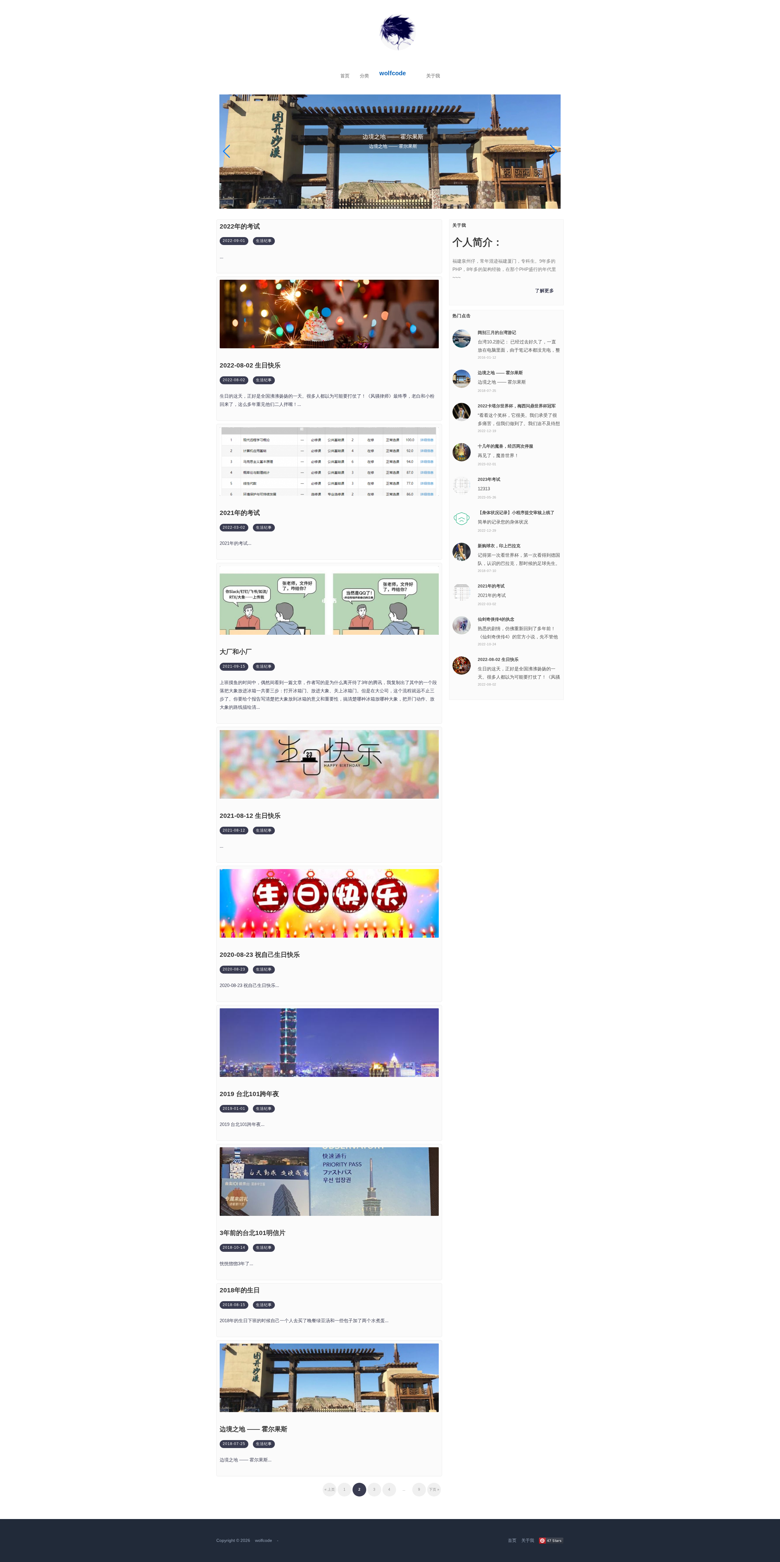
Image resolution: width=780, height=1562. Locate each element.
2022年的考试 (240, 226)
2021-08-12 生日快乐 (250, 815)
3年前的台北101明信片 (252, 1232)
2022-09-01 (234, 241)
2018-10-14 (234, 1247)
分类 (364, 75)
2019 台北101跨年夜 (249, 1093)
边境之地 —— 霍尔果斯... (245, 1459)
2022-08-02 (234, 380)
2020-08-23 (234, 969)
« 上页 (329, 1489)
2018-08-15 (234, 1305)
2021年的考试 (240, 512)
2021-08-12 (234, 830)
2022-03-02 (234, 527)
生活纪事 (264, 241)
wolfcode (392, 73)
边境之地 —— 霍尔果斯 (253, 1428)
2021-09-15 (234, 666)
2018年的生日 (240, 1290)
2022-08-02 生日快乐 (250, 365)
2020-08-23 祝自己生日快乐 (260, 954)
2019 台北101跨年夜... (242, 1124)
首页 (344, 75)
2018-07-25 (234, 1444)
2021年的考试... (235, 543)
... (221, 256)
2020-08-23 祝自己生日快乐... (249, 985)
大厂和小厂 (236, 651)
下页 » (434, 1489)
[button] (226, 151)
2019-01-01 (234, 1108)
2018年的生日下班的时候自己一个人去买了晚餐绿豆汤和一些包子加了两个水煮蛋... (304, 1320)
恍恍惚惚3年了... (236, 1263)
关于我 (433, 75)
